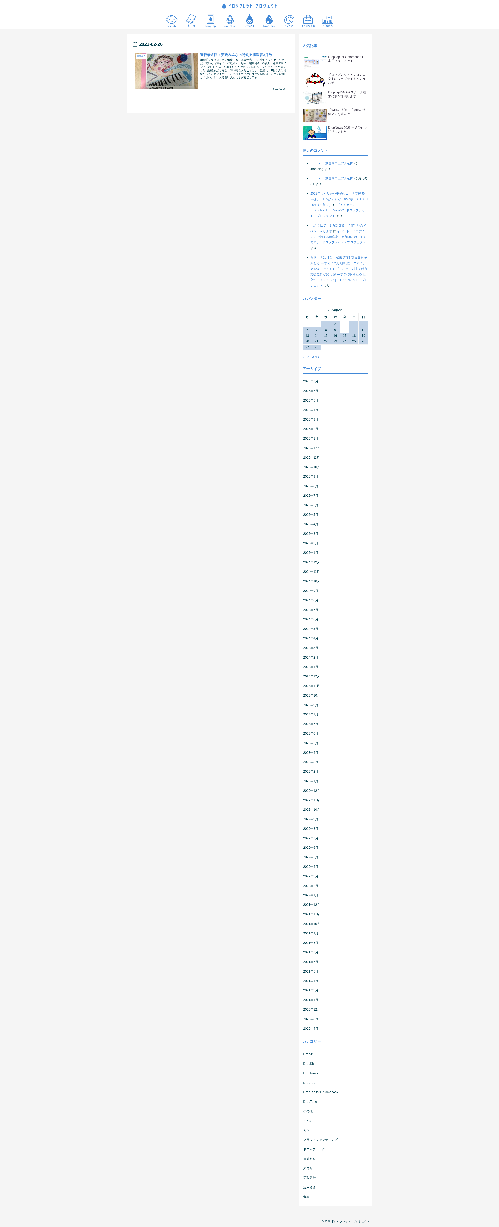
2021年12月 (311, 904)
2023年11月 (311, 686)
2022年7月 (310, 838)
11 (354, 330)
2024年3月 (310, 648)
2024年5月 (310, 628)
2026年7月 (310, 381)
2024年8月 (310, 600)
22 (326, 341)
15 (326, 335)
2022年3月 (310, 876)
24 (344, 341)
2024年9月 (310, 590)
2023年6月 (310, 733)
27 (307, 347)
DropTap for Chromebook (320, 1092)
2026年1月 (310, 438)
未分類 (308, 1168)
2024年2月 (310, 657)
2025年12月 (311, 448)
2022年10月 (311, 809)
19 (363, 335)
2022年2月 (310, 885)
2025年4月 (310, 524)
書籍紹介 (309, 1159)
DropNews (310, 1073)
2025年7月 (310, 495)
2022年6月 (310, 847)
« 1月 (306, 357)
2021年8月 (310, 942)
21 (316, 341)
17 (344, 335)
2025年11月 (311, 457)
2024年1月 (310, 666)
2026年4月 (310, 410)
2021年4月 (310, 981)
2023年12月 (311, 676)
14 (316, 335)
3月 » (316, 357)
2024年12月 (311, 562)
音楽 (306, 1197)
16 (335, 335)
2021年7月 (310, 952)
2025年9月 (310, 476)
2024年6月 (310, 619)
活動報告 (309, 1177)
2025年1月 (310, 552)
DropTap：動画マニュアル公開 (331, 163)
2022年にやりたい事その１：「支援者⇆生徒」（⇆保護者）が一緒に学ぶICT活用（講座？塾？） (339, 199)
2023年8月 (310, 714)
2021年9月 (310, 933)
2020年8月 (310, 1019)
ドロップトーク (314, 1149)
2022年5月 (310, 857)
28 (316, 347)
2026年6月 (310, 391)
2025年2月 (310, 543)
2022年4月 (310, 866)
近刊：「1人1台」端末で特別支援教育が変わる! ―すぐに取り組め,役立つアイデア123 (338, 263)
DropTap (309, 1082)
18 (354, 335)
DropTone (310, 1101)
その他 (308, 1111)
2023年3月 (310, 762)
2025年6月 (310, 505)
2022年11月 (311, 800)
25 (354, 341)
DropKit (308, 1063)
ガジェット (311, 1130)
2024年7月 (310, 610)
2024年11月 (311, 571)
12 (363, 330)
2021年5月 (310, 971)
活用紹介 (309, 1187)
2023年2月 (310, 771)
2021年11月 (311, 914)
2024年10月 (311, 581)
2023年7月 (310, 724)
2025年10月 (311, 467)
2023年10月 (311, 695)
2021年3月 (310, 990)
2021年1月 (310, 1000)
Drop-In (308, 1054)
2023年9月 (310, 705)
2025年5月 (310, 514)
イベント (309, 1120)
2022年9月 (310, 819)
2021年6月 (310, 962)
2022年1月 (310, 895)
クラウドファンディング (320, 1139)
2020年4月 (310, 1028)
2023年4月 (310, 752)
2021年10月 (311, 924)
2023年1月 (310, 781)
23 (335, 341)
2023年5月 (310, 743)
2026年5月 (310, 400)
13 (307, 335)
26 (363, 341)
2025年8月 (310, 486)
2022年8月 (310, 828)
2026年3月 (310, 419)
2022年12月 (311, 790)
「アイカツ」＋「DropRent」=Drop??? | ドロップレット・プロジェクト (337, 210)
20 (307, 341)
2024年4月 (310, 638)
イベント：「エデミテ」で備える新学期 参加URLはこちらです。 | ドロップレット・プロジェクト (338, 237)
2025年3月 (310, 533)
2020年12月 (311, 1009)
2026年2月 (310, 429)
